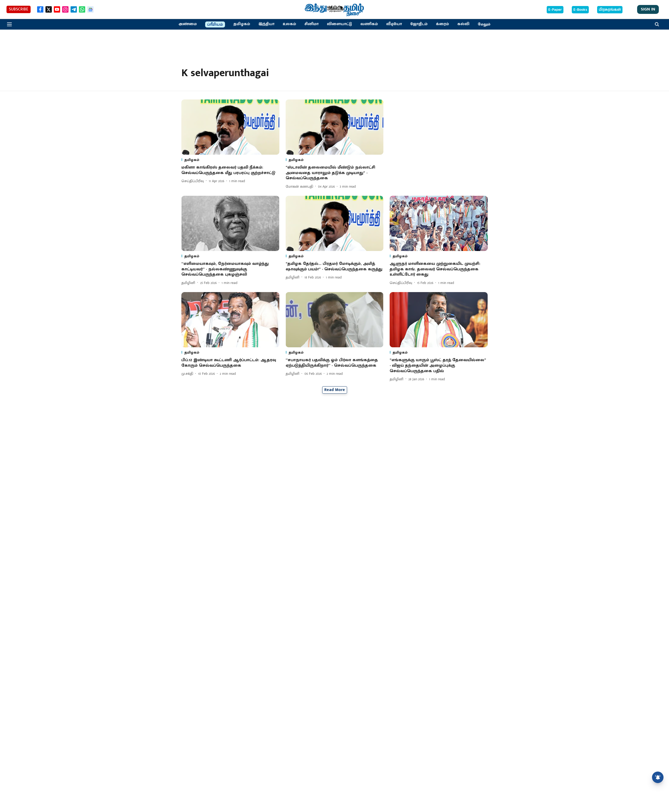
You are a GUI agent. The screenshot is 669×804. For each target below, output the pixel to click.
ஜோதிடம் (419, 24)
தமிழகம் (241, 24)
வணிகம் (369, 24)
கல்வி (463, 24)
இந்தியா (266, 24)
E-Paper (555, 9)
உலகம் (289, 24)
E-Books (580, 9)
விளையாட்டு (339, 24)
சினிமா (311, 24)
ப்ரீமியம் (215, 24)
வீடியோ (394, 24)
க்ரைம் (442, 24)
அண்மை (187, 24)
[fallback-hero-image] (230, 127)
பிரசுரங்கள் (610, 9)
